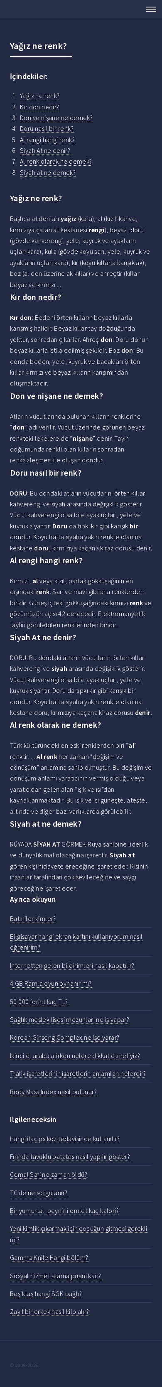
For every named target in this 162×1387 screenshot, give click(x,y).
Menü (148, 9)
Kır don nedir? (39, 107)
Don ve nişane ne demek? (56, 117)
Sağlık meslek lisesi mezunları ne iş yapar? (69, 1019)
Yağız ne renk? (40, 95)
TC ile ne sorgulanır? (38, 1192)
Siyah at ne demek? (48, 172)
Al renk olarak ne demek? (56, 161)
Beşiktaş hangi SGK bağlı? (46, 1293)
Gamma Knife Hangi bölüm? (49, 1257)
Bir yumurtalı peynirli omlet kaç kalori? (64, 1210)
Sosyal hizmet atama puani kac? (55, 1276)
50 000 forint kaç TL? (39, 1001)
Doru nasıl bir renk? (47, 128)
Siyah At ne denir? (45, 150)
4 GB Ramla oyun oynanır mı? (51, 983)
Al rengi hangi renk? (47, 139)
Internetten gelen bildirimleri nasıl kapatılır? (72, 965)
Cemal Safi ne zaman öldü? (48, 1174)
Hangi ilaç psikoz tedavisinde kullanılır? (65, 1138)
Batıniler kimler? (33, 918)
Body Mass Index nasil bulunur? (53, 1092)
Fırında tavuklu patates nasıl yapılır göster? (70, 1156)
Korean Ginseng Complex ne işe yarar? (64, 1037)
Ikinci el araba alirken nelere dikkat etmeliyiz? (75, 1055)
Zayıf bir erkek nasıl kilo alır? (49, 1311)
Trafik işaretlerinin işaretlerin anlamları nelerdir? (78, 1073)
